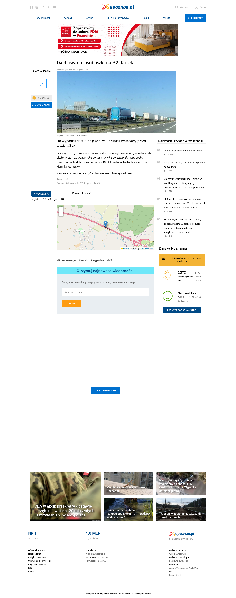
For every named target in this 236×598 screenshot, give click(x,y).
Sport (89, 18)
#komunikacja (66, 260)
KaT (66, 179)
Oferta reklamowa (36, 550)
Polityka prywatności (37, 557)
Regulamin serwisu (37, 564)
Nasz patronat (34, 553)
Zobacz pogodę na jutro (181, 310)
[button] (106, 224)
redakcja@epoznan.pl (95, 553)
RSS (30, 568)
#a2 (109, 260)
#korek (83, 260)
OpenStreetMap (146, 248)
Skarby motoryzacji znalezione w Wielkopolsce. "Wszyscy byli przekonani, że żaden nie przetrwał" (184, 183)
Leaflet (126, 248)
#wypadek (97, 260)
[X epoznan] (48, 7)
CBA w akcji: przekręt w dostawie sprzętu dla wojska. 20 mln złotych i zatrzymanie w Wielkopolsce (184, 203)
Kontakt (198, 18)
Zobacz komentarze (105, 390)
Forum (166, 18)
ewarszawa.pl (114, 593)
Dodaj (71, 303)
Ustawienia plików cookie (39, 560)
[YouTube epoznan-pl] (54, 7)
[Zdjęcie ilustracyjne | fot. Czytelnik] (105, 102)
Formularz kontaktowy (96, 560)
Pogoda (68, 18)
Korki (146, 18)
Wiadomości (43, 18)
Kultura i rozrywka (118, 18)
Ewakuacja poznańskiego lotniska (183, 150)
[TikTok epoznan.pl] (42, 7)
